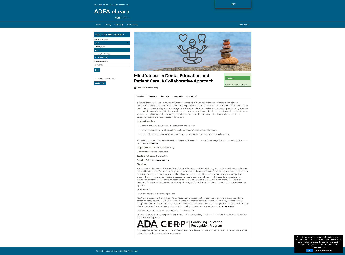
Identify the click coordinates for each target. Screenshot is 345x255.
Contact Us (178, 96)
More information (324, 250)
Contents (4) (191, 96)
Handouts (164, 96)
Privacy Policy (132, 25)
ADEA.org (119, 25)
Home (98, 25)
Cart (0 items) (244, 25)
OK (309, 250)
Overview (140, 96)
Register (230, 78)
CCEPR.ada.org (227, 206)
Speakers (152, 96)
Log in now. (243, 85)
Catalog (108, 25)
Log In (233, 4)
